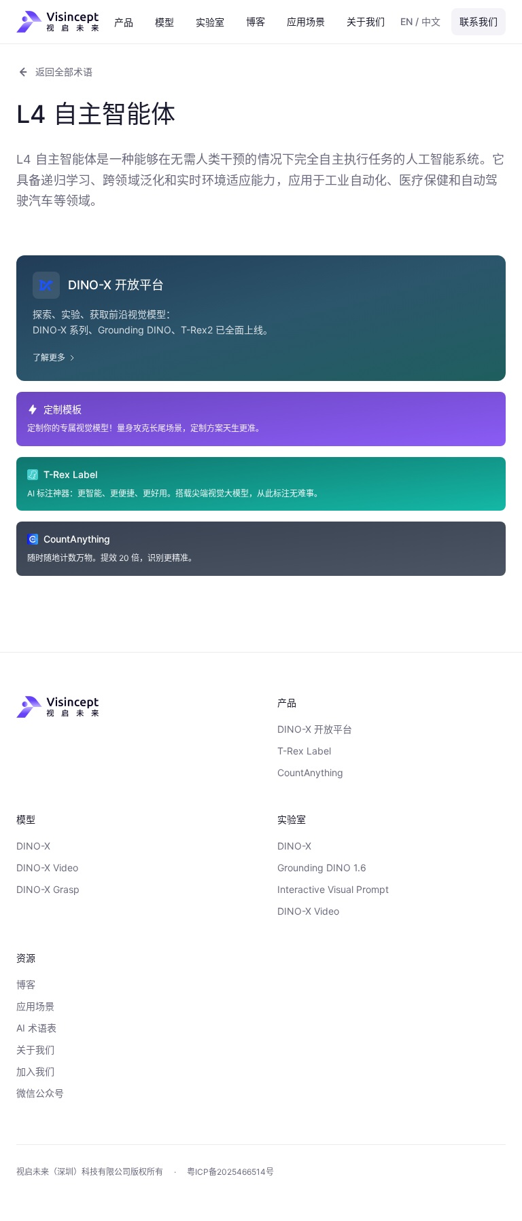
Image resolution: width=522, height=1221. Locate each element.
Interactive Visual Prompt (333, 889)
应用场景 (306, 21)
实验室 (210, 22)
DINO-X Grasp (48, 889)
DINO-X (33, 846)
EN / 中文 (420, 21)
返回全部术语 (63, 71)
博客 (255, 21)
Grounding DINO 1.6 (321, 867)
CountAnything (310, 772)
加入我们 (35, 1071)
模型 (164, 22)
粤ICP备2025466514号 (230, 1172)
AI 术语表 (36, 1028)
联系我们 (478, 21)
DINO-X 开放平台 (314, 729)
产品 (123, 22)
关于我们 (366, 21)
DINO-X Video (47, 867)
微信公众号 (40, 1093)
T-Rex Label (304, 751)
